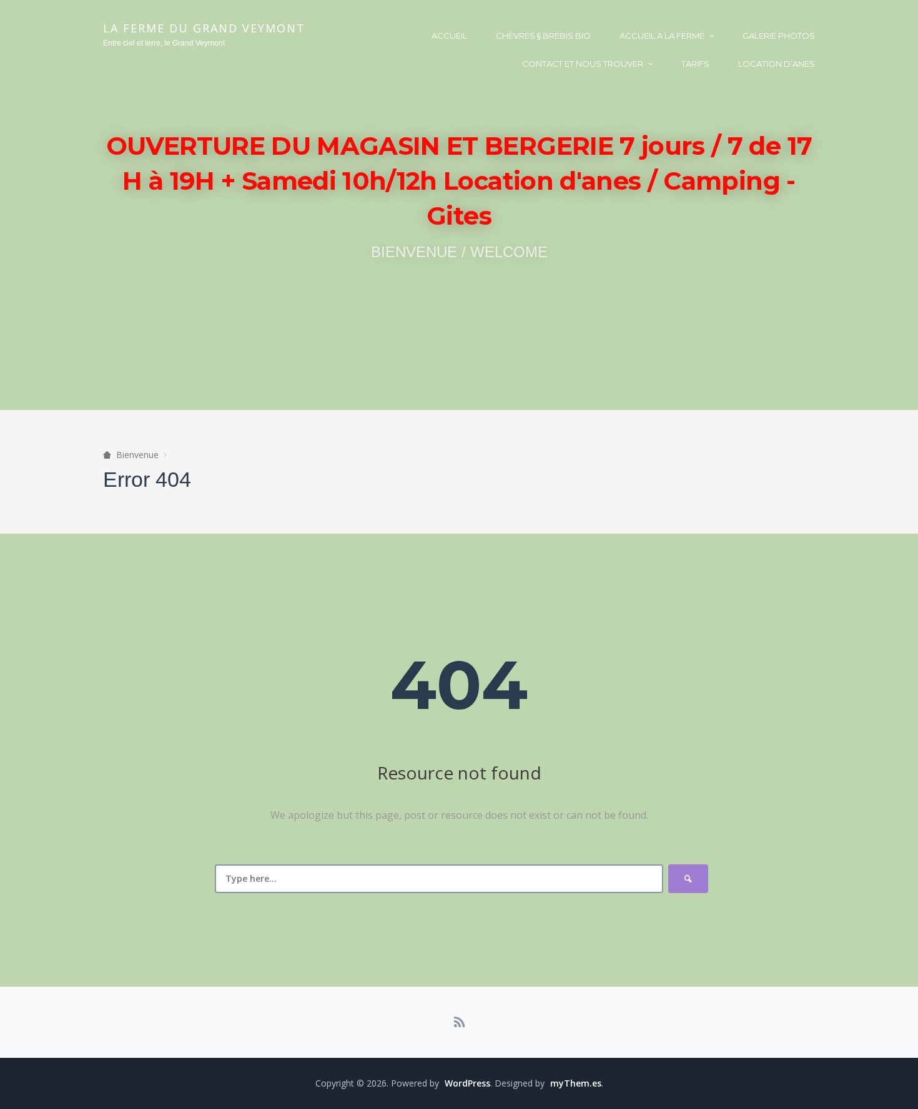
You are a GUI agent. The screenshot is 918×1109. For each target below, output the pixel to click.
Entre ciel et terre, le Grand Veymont (164, 43)
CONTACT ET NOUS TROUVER (582, 64)
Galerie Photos (779, 36)
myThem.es (575, 1083)
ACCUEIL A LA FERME (661, 36)
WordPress (467, 1083)
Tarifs (695, 64)
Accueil (449, 36)
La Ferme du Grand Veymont (204, 28)
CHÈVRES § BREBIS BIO (543, 36)
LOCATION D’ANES (776, 64)
